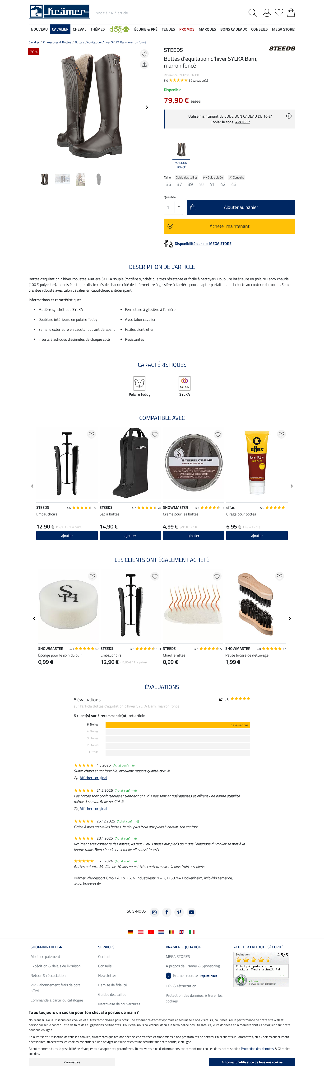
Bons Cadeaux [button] (233, 29)
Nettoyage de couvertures (119, 1004)
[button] (119, 29)
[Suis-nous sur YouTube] (191, 912)
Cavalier (34, 42)
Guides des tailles (112, 994)
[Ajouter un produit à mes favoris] (144, 53)
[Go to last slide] (32, 486)
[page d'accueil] (59, 11)
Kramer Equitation (183, 947)
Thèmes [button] (98, 29)
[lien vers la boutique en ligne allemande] (131, 931)
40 (201, 184)
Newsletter (107, 975)
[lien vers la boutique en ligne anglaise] (182, 931)
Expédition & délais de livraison (56, 966)
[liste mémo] (279, 12)
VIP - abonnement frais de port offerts (55, 987)
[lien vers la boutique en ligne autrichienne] (141, 931)
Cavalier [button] (60, 29)
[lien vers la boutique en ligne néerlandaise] (162, 931)
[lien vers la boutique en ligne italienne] (192, 931)
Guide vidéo (216, 177)
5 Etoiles (92, 724)
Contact (104, 956)
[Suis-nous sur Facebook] (166, 912)
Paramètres (72, 1062)
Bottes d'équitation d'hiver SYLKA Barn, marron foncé (110, 42)
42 (223, 184)
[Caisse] (291, 12)
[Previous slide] (32, 107)
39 (190, 184)
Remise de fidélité (112, 985)
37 (179, 184)
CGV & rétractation (181, 986)
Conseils (239, 177)
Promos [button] (186, 29)
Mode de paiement (45, 956)
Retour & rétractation (48, 975)
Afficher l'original (93, 778)
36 (168, 184)
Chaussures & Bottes (57, 42)
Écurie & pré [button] (145, 29)
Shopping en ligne (48, 947)
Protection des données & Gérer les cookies (194, 998)
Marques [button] (207, 29)
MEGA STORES (284, 29)
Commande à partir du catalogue (57, 1000)
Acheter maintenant (230, 226)
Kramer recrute (192, 975)
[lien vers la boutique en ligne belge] (172, 931)
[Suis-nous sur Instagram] (154, 912)
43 (233, 184)
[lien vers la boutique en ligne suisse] (152, 931)
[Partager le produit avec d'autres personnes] (144, 64)
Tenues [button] (168, 29)
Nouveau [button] (39, 29)
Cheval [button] (79, 29)
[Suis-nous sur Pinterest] (179, 912)
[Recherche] (253, 13)
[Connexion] (267, 12)
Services (106, 947)
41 (212, 184)
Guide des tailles (186, 177)
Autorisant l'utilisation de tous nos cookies (252, 1062)
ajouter (257, 535)
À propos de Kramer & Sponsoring (193, 966)
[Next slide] (147, 107)
